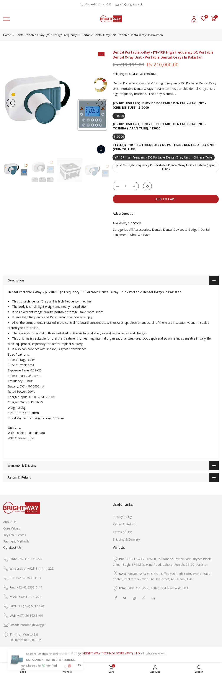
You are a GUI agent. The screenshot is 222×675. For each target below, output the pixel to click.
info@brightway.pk (130, 4)
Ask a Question (124, 213)
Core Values (11, 528)
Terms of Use (122, 532)
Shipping (118, 74)
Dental (156, 229)
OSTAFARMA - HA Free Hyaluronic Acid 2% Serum (51, 651)
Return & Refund (124, 524)
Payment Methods (16, 541)
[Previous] (11, 103)
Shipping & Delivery (126, 539)
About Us (9, 522)
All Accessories (139, 229)
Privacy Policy (122, 517)
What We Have (139, 235)
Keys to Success (14, 535)
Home (7, 35)
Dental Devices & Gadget (181, 229)
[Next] (102, 103)
